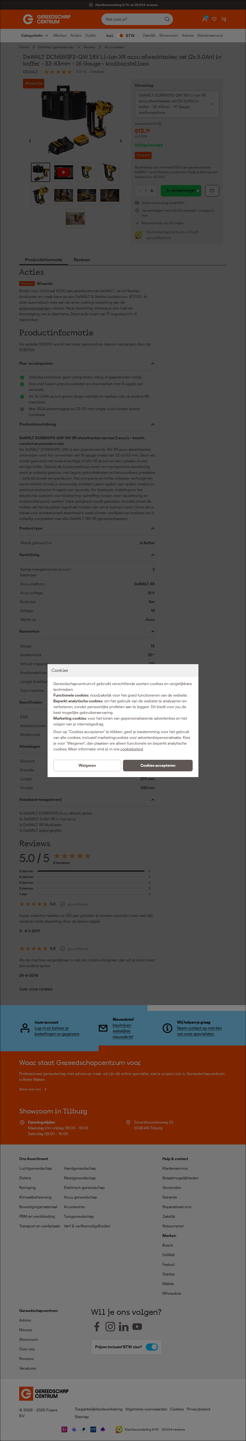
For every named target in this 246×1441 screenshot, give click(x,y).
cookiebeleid (131, 749)
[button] (158, 765)
